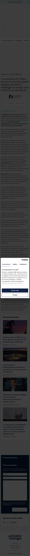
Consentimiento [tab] (6, 264)
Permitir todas (15, 290)
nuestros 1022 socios (14, 272)
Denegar (15, 295)
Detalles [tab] (15, 264)
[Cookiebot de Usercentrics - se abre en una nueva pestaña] (21, 260)
